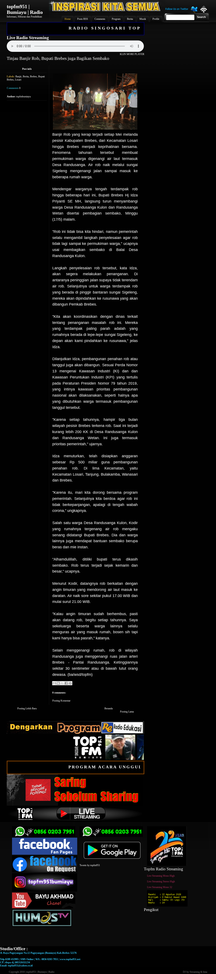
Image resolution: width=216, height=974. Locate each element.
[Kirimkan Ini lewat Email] (54, 683)
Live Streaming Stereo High (161, 881)
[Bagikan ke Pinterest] (70, 683)
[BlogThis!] (58, 683)
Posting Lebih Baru (27, 708)
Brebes (33, 76)
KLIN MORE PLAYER (132, 54)
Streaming (195, 971)
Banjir (18, 76)
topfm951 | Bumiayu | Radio (25, 9)
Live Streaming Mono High (161, 875)
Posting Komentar (61, 700)
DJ (184, 971)
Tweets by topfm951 (90, 865)
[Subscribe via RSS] (203, 11)
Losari (18, 79)
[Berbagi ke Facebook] (66, 683)
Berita (26, 76)
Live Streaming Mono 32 (159, 887)
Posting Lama (127, 711)
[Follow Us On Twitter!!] (181, 12)
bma (205, 971)
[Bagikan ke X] (62, 683)
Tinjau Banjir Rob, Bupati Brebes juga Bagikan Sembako (58, 58)
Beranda (108, 708)
